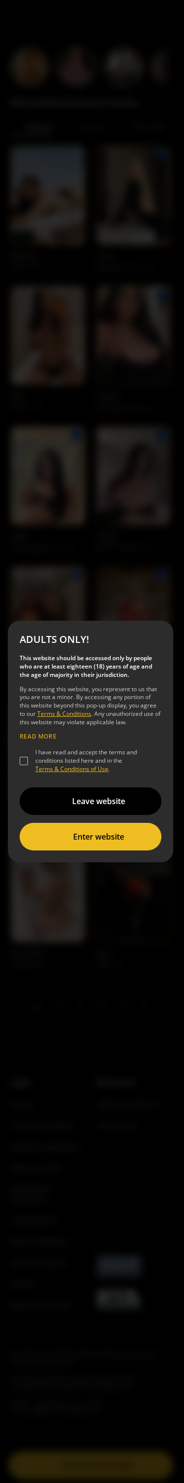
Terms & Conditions (64, 713)
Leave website (98, 801)
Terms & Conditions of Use (71, 769)
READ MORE (38, 737)
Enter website (98, 836)
